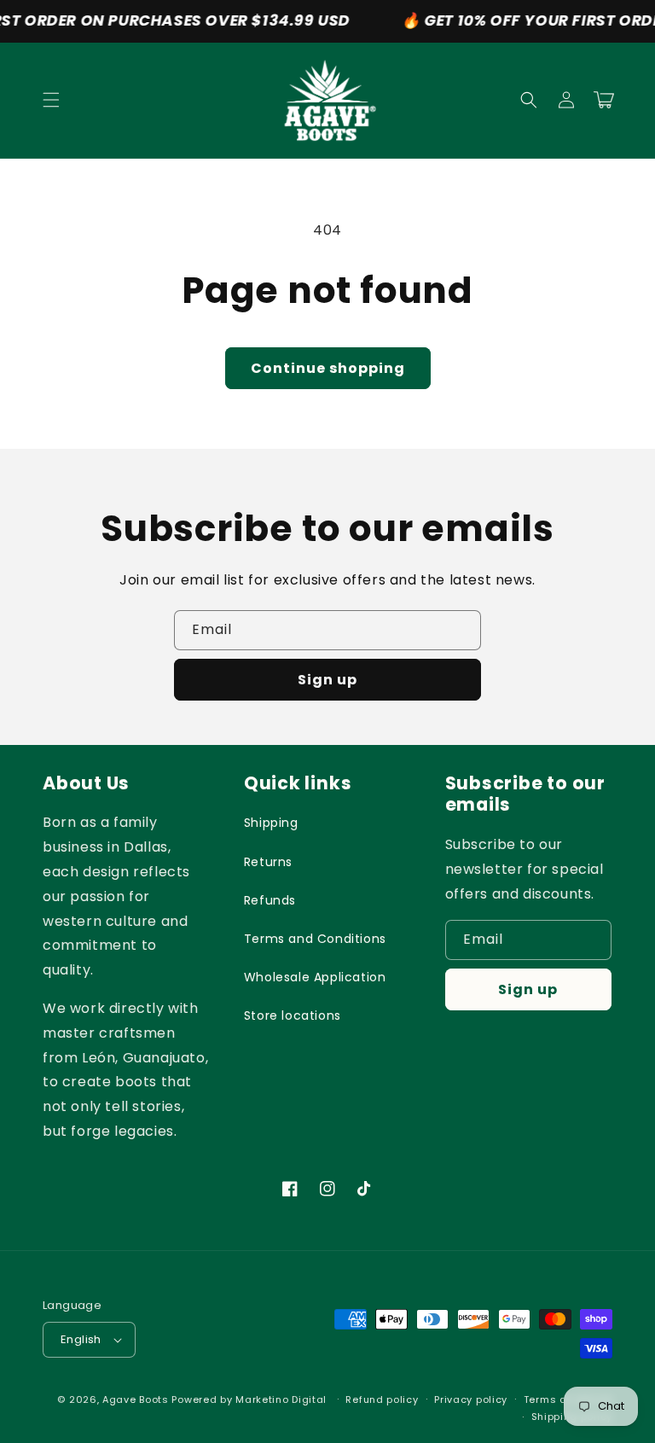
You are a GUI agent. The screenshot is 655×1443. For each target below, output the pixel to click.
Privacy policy (470, 1399)
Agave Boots (135, 1399)
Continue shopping (328, 368)
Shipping (271, 822)
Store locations (292, 1015)
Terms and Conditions (315, 938)
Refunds (270, 900)
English (81, 1339)
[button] (51, 100)
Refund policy (381, 1399)
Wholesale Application (315, 977)
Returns (268, 861)
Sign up (327, 679)
